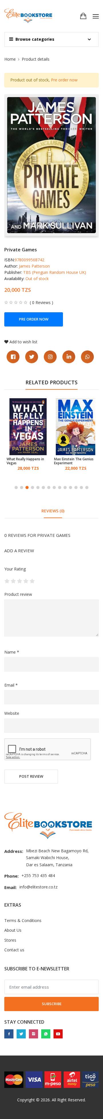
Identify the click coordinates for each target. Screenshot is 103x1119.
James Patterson (34, 266)
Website (11, 713)
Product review (18, 594)
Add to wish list (23, 341)
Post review (31, 776)
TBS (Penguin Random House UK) (54, 272)
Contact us (14, 949)
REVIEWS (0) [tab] (52, 511)
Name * (11, 652)
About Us (12, 930)
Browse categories (34, 39)
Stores (10, 940)
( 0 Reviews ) (41, 302)
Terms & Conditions (22, 920)
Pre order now (64, 80)
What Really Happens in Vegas (25, 461)
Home (10, 59)
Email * (11, 685)
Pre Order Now (33, 319)
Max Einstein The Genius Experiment (74, 461)
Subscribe (52, 1003)
